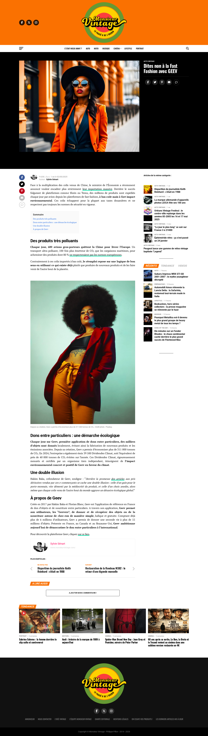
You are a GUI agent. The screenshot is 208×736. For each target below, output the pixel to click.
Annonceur (30, 719)
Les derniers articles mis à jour (169, 719)
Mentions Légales (120, 719)
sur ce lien (83, 534)
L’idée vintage (60, 719)
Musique (106, 48)
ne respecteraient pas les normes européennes (95, 254)
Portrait (140, 48)
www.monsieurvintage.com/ (62, 547)
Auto (88, 48)
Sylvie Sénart (52, 179)
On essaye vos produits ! (142, 719)
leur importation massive (97, 189)
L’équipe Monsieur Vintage (80, 719)
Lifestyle (128, 48)
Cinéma (117, 48)
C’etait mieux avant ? (73, 48)
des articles (117, 478)
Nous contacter (44, 719)
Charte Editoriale (102, 719)
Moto (96, 48)
